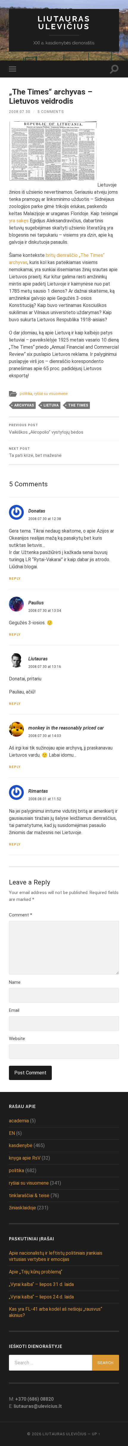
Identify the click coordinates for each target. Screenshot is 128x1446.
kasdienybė (20, 1145)
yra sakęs (19, 221)
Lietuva (51, 405)
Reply (15, 579)
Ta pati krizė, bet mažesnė (35, 452)
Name (15, 982)
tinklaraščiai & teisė (29, 1195)
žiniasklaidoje (22, 1208)
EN (12, 1133)
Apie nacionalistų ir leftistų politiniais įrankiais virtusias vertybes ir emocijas (55, 1256)
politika (26, 393)
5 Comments (51, 112)
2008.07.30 (19, 112)
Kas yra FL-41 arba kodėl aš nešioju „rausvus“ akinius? (55, 1312)
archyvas (24, 405)
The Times (78, 405)
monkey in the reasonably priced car (66, 728)
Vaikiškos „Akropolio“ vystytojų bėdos (46, 429)
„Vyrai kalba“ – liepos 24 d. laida (41, 1297)
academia (19, 1121)
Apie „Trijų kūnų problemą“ (35, 1272)
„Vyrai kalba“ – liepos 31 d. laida (41, 1284)
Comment (20, 915)
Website (17, 1038)
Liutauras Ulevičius (64, 22)
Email (14, 1010)
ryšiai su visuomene (51, 393)
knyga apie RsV (24, 1158)
